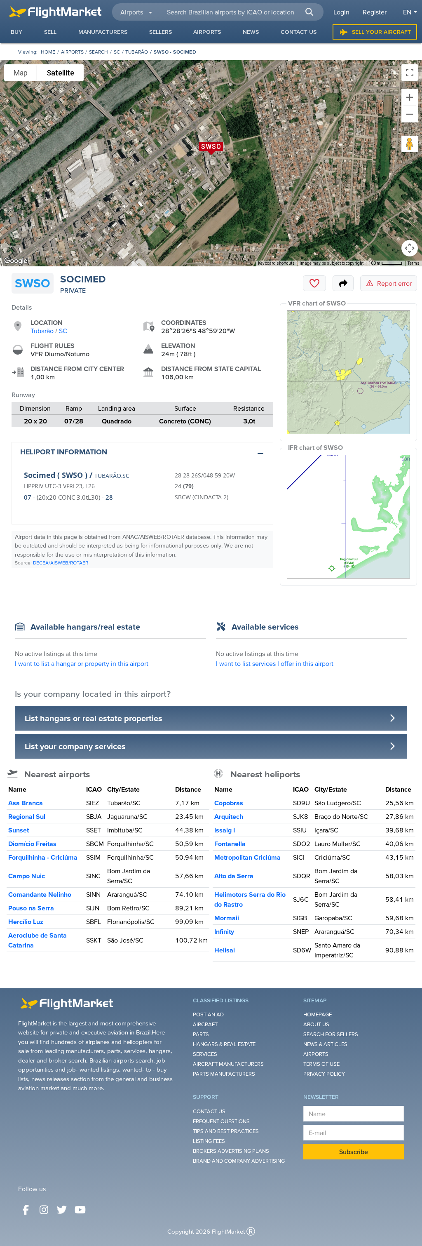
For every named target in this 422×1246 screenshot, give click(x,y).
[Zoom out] (409, 114)
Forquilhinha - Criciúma (42, 857)
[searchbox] (240, 12)
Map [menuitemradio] (21, 72)
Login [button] (341, 12)
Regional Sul (26, 816)
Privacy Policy (324, 1074)
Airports (72, 51)
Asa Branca (25, 802)
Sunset (18, 830)
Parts (201, 1034)
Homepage (317, 1014)
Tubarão (136, 51)
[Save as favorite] (314, 283)
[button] (309, 12)
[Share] (343, 283)
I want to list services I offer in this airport (274, 663)
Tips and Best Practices (226, 1131)
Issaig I (224, 830)
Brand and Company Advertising (239, 1161)
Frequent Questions (221, 1121)
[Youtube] (80, 1209)
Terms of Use (321, 1064)
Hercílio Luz (25, 921)
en (407, 12)
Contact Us (209, 1111)
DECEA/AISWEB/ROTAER (60, 562)
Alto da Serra (233, 875)
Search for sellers (330, 1034)
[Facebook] (25, 1209)
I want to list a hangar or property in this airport (81, 663)
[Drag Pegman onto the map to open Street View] (409, 144)
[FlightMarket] (55, 12)
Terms (414, 263)
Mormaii (226, 918)
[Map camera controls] (409, 248)
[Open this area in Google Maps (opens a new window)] (15, 261)
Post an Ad (208, 1014)
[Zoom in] (409, 97)
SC (117, 51)
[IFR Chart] (348, 516)
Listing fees (209, 1141)
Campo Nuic (26, 875)
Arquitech (228, 816)
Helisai (224, 950)
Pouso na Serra (31, 908)
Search (98, 51)
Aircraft (205, 1024)
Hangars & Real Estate (224, 1044)
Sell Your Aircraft (381, 31)
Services (205, 1054)
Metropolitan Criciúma (247, 857)
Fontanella (230, 843)
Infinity (224, 931)
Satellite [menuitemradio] (60, 72)
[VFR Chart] (348, 372)
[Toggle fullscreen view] (409, 72)
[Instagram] (43, 1209)
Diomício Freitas (32, 843)
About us (316, 1024)
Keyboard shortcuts (276, 263)
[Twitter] (61, 1209)
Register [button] (375, 12)
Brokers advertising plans (231, 1151)
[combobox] (240, 12)
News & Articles (325, 1044)
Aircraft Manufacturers (228, 1064)
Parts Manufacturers (224, 1074)
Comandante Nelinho (39, 894)
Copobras (228, 802)
